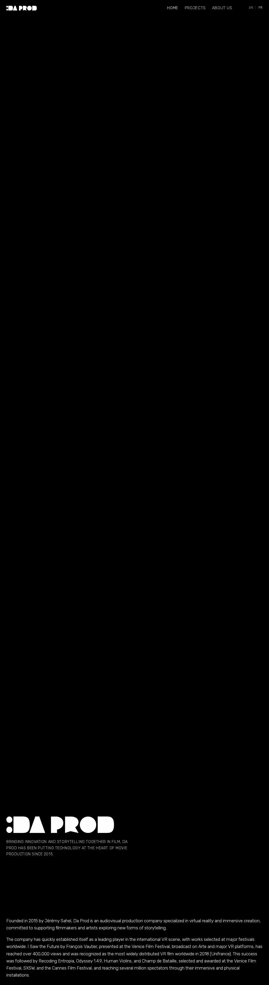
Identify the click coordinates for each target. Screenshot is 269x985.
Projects (195, 8)
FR (260, 7)
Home (172, 8)
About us (222, 8)
